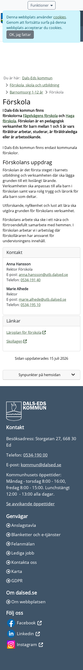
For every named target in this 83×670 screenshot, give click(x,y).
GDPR (17, 581)
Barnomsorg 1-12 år (26, 92)
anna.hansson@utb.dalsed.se (43, 274)
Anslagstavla (23, 525)
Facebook (26, 623)
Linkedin (25, 634)
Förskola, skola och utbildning (34, 85)
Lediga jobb (22, 553)
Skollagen (14, 341)
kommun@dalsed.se (41, 465)
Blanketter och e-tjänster (36, 534)
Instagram (27, 644)
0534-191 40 (31, 279)
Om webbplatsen (28, 602)
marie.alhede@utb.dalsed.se (42, 299)
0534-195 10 (31, 304)
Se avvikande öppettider (30, 504)
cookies (59, 17)
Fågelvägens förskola (40, 115)
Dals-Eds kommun (37, 78)
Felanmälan (23, 544)
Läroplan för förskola (23, 332)
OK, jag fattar (20, 34)
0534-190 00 (35, 455)
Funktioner (40, 5)
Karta (16, 571)
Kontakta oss (24, 562)
